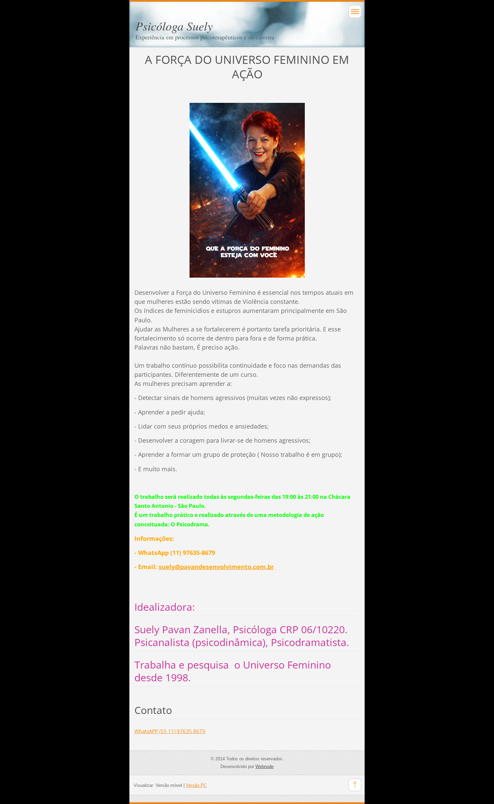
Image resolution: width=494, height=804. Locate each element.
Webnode (264, 766)
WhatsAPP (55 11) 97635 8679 (169, 731)
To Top (354, 784)
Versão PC (196, 785)
